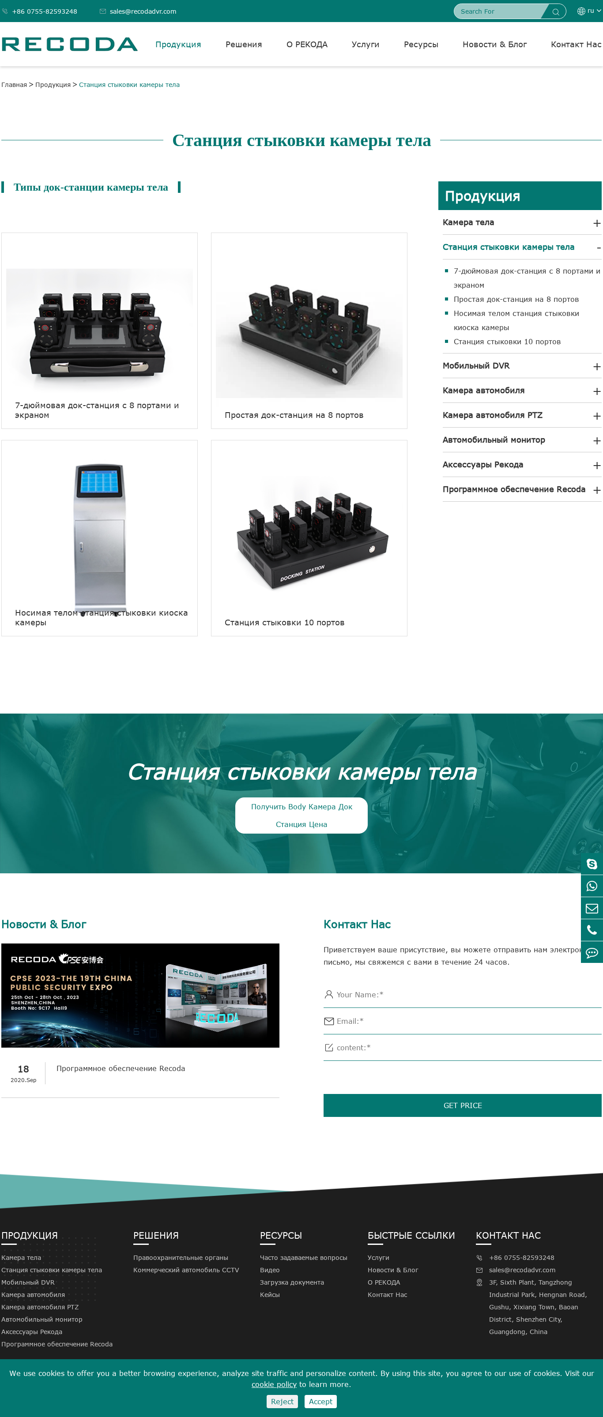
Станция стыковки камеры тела (129, 84)
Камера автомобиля (484, 390)
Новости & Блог (495, 44)
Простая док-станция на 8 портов (516, 299)
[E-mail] (592, 908)
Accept (320, 1402)
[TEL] (592, 930)
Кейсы (270, 1294)
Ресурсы (421, 44)
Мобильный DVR (476, 365)
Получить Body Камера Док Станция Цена (301, 815)
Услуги (366, 44)
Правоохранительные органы (180, 1257)
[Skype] (592, 864)
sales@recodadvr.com (138, 11)
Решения (244, 44)
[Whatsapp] (592, 886)
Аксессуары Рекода (483, 464)
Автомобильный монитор (494, 439)
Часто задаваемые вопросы (303, 1257)
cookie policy (274, 1384)
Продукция (178, 44)
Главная (14, 84)
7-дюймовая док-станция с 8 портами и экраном (527, 278)
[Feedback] (592, 952)
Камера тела (468, 222)
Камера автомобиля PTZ (493, 415)
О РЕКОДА (307, 44)
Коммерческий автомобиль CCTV (186, 1270)
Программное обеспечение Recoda (514, 489)
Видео (270, 1270)
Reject (282, 1402)
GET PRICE (463, 1105)
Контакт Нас (576, 44)
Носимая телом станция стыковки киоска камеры (516, 320)
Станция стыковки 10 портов (507, 342)
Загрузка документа (292, 1282)
